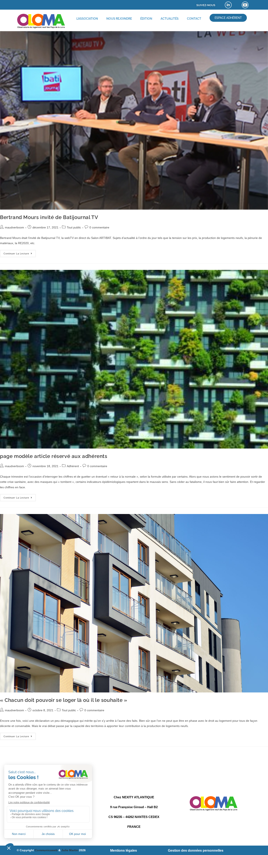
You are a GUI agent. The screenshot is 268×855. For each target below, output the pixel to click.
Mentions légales (123, 850)
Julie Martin (69, 850)
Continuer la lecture (20, 252)
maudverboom (14, 227)
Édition (146, 18)
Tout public (74, 227)
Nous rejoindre (119, 18)
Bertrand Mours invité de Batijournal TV (49, 217)
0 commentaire (99, 227)
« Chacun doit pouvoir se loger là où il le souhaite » (63, 700)
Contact (194, 18)
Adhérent (73, 466)
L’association (87, 18)
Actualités (170, 18)
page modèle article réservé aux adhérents (53, 456)
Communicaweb (46, 850)
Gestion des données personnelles (195, 850)
